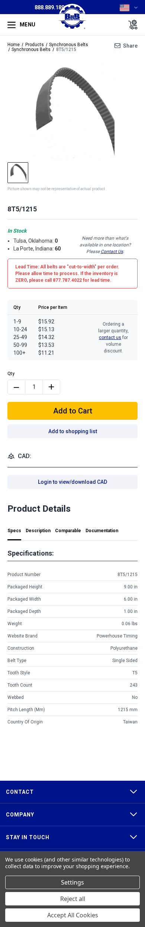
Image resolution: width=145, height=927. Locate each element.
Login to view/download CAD (72, 482)
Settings (72, 882)
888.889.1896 (51, 7)
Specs (14, 530)
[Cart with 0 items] (131, 25)
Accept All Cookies (72, 915)
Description (38, 530)
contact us (110, 337)
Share (130, 46)
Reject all (72, 899)
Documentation (102, 530)
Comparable (68, 530)
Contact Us (112, 251)
